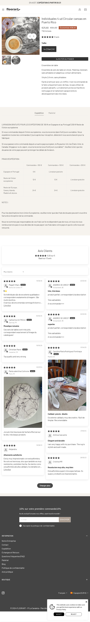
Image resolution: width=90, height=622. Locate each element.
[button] (85, 9)
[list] (21, 36)
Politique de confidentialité (13, 568)
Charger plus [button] (45, 485)
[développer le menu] (3, 9)
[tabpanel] (45, 176)
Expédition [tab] (39, 113)
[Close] (86, 601)
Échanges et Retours (10, 552)
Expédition (6, 548)
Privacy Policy (61, 609)
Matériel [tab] (52, 113)
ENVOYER (64, 520)
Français (61, 593)
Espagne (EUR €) (79, 593)
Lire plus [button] (7, 305)
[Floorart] (14, 9)
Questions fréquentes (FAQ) (13, 556)
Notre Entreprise (9, 541)
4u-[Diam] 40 (48, 49)
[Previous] (30, 36)
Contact (5, 545)
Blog (4, 564)
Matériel (5, 560)
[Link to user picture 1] (67, 385)
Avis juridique (7, 572)
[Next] (33, 36)
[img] (9, 281)
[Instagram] (3, 593)
